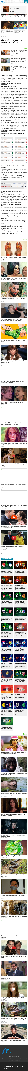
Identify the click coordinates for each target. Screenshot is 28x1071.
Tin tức (4, 1064)
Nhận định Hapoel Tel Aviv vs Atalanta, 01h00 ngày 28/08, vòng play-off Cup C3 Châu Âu (6, 572)
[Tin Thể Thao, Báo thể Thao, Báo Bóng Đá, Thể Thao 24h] (3, 1)
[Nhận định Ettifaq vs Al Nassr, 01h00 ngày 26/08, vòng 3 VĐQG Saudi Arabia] (7, 721)
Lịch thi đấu (22, 1064)
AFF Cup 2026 (22, 1066)
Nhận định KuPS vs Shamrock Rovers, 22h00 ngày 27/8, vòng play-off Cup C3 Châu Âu (6, 634)
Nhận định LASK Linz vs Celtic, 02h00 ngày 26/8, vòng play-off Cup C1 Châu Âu (20, 712)
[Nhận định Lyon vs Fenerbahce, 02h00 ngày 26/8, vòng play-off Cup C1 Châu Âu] (7, 643)
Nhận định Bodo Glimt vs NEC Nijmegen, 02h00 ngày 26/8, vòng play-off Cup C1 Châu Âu (6, 712)
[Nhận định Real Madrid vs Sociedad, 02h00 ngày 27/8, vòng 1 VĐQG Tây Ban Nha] (20, 627)
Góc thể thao (15, 1066)
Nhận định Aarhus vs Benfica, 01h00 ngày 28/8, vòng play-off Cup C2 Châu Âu (20, 572)
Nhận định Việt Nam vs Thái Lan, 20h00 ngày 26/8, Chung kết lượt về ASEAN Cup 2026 (7, 696)
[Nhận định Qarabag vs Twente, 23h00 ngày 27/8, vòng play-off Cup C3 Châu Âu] (7, 611)
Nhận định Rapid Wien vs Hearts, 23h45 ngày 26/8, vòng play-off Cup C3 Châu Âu (20, 681)
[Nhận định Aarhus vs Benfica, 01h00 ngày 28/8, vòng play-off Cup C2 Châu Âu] (20, 565)
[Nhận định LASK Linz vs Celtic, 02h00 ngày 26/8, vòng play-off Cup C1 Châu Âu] (20, 705)
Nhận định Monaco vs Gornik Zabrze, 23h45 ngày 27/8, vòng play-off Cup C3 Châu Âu (6, 603)
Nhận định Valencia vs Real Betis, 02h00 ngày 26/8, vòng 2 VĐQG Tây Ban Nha (20, 696)
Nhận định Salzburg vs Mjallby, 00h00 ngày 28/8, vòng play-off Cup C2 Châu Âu (20, 587)
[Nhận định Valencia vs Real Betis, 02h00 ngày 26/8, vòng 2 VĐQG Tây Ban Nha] (20, 689)
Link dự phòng (6, 1068)
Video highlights (7, 1066)
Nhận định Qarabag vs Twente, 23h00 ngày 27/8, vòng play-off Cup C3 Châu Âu (6, 618)
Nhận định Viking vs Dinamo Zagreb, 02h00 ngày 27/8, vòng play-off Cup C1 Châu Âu (20, 665)
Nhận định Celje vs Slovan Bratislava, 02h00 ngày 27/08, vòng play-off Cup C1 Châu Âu (20, 649)
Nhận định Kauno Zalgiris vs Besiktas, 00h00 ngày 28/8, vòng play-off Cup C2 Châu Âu (6, 587)
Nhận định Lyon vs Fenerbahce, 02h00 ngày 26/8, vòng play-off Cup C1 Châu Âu (6, 649)
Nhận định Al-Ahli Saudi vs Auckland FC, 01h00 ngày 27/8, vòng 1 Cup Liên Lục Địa (6, 681)
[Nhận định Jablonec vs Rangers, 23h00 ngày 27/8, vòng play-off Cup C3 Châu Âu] (20, 611)
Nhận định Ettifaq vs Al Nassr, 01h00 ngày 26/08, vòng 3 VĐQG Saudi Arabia (6, 727)
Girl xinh (16, 1064)
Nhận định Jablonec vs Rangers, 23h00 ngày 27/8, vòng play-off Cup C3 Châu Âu (20, 618)
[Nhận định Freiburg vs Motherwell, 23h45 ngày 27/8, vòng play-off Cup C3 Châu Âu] (20, 596)
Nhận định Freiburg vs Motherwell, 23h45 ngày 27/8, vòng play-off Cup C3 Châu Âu (20, 603)
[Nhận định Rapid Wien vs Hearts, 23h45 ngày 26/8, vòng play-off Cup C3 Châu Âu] (20, 674)
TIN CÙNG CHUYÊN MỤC (7, 559)
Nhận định (2, 36)
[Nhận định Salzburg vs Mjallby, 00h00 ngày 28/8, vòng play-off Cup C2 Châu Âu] (20, 580)
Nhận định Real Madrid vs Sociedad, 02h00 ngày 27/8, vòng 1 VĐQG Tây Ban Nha (20, 634)
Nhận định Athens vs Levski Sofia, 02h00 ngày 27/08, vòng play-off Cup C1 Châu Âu (6, 665)
